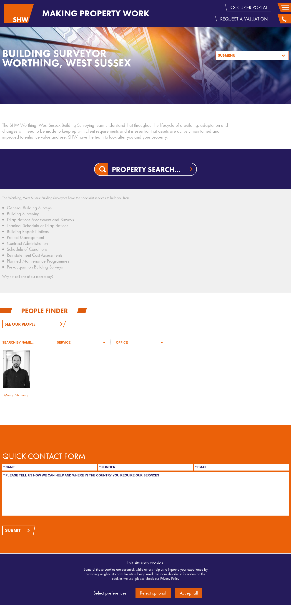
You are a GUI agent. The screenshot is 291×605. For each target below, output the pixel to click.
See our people (20, 324)
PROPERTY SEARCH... (146, 169)
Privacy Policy (169, 578)
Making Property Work (95, 13)
